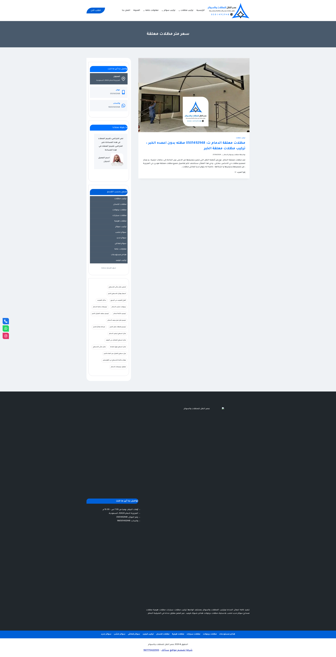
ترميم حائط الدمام (119, 313)
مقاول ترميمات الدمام (118, 367)
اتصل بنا (126, 10)
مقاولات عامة (120, 249)
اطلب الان (96, 10)
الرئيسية (200, 10)
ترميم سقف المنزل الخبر (100, 313)
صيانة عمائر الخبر (99, 327)
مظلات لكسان (119, 204)
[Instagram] (6, 336)
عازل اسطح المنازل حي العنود (116, 340)
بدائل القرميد (101, 300)
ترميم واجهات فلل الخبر (118, 327)
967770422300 (151, 650)
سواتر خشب (120, 232)
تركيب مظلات (240, 138)
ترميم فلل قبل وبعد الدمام (116, 320)
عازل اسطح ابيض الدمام (117, 333)
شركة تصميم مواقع (181, 650)
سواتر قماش (120, 244)
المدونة (136, 10)
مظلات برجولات (119, 210)
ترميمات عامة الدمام (100, 307)
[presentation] (194, 95)
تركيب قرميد (121, 260)
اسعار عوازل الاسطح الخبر (117, 293)
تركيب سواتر (120, 227)
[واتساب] (6, 328)
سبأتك (165, 650)
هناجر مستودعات (118, 255)
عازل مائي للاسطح (99, 347)
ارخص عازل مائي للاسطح (117, 287)
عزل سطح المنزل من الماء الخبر (115, 353)
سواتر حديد (121, 238)
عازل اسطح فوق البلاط (118, 347)
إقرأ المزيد (240, 172)
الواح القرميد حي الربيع (118, 300)
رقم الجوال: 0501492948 (127, 517)
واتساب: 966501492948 (127, 521)
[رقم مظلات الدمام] (6, 321)
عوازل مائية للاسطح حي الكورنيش (114, 360)
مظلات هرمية (120, 221)
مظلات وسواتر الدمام (231, 155)
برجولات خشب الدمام (119, 307)
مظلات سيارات (119, 216)
